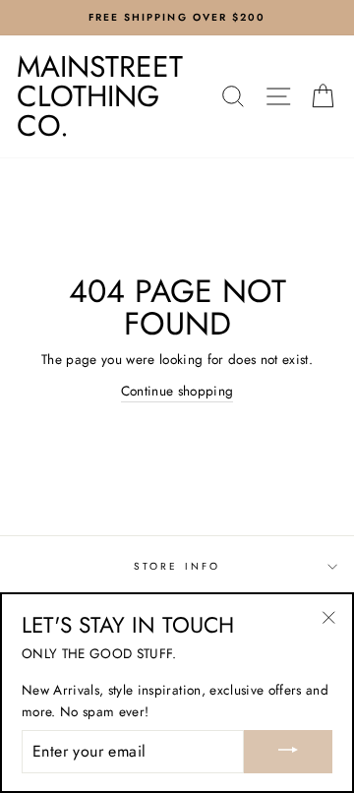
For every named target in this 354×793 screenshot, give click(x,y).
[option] (177, 18)
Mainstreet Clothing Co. (100, 96)
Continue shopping (177, 390)
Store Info (177, 566)
